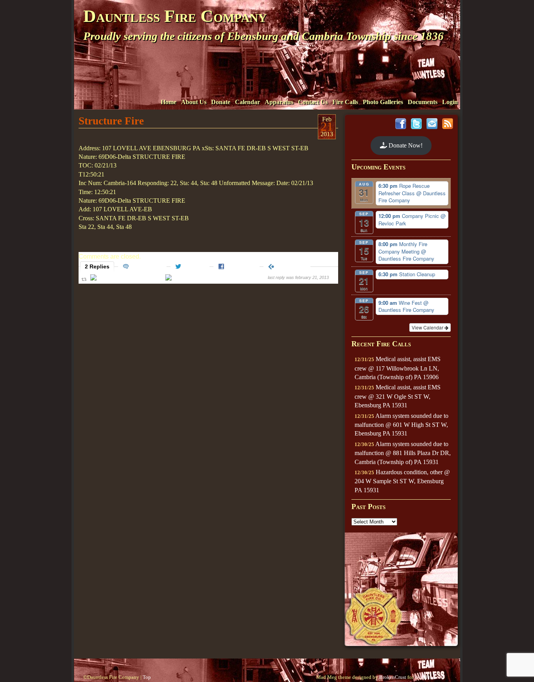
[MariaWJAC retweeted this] (127, 279)
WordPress (425, 677)
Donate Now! (405, 145)
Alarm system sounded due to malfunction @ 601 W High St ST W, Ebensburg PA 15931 (401, 424)
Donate (220, 102)
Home (168, 102)
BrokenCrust (392, 677)
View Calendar (428, 327)
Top (147, 677)
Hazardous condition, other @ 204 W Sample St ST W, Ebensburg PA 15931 (402, 481)
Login (450, 102)
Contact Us (313, 102)
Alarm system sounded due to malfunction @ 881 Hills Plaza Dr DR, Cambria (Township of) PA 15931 (403, 453)
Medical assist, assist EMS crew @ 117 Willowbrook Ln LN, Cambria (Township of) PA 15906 (398, 368)
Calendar (247, 102)
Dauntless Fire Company (175, 16)
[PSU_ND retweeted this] (198, 279)
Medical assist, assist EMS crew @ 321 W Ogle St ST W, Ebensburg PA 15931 (398, 396)
